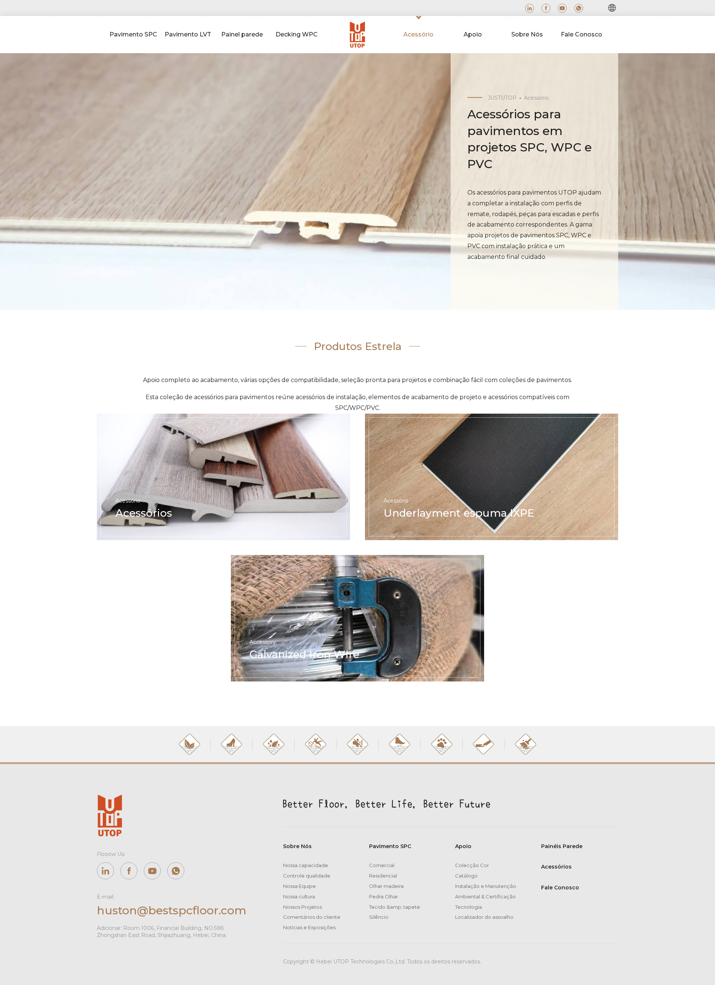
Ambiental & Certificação (485, 896)
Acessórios (556, 866)
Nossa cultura (299, 896)
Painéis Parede (561, 846)
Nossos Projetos (302, 907)
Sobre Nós (297, 846)
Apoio (463, 846)
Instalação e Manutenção (485, 886)
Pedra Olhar (383, 896)
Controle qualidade (306, 876)
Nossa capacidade (305, 865)
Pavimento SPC (390, 846)
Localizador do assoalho (484, 917)
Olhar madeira (386, 886)
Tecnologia (468, 907)
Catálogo (466, 876)
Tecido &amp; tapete (394, 907)
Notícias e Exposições (309, 927)
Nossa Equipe (299, 886)
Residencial (383, 876)
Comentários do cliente (311, 917)
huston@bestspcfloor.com (171, 910)
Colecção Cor (472, 865)
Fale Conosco (560, 887)
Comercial (381, 865)
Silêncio (378, 917)
